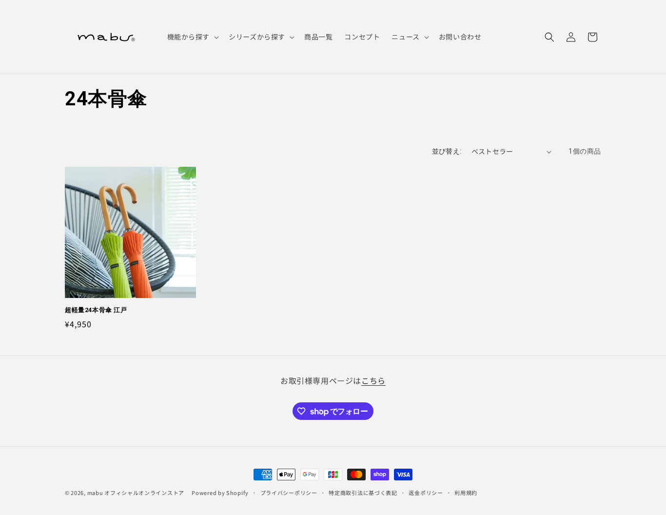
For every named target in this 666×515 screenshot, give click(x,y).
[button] (192, 36)
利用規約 (465, 492)
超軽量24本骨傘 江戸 (96, 310)
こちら (373, 380)
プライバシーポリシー (288, 492)
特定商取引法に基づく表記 (363, 492)
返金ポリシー (426, 492)
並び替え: (447, 151)
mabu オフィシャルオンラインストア (138, 492)
